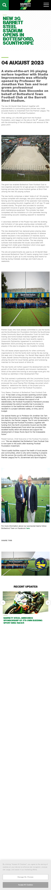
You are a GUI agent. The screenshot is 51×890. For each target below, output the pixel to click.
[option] (25, 608)
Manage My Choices (25, 877)
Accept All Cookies (25, 885)
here (28, 528)
